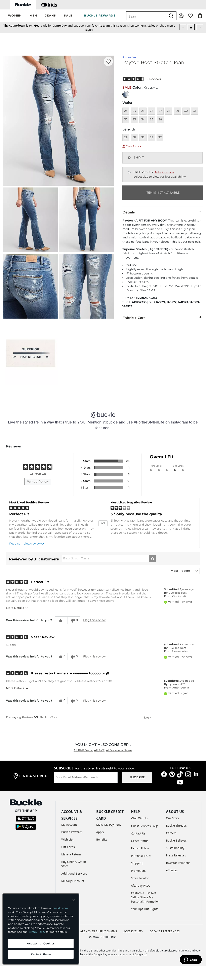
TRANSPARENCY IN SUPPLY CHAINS (93, 931)
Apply (100, 832)
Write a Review (37, 481)
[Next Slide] (199, 27)
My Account (69, 824)
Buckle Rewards (72, 832)
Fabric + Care (134, 318)
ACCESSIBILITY (133, 931)
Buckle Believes (176, 840)
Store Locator (140, 878)
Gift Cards (68, 847)
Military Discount (72, 881)
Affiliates (172, 870)
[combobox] (146, 16)
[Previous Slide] (182, 27)
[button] (15, 15)
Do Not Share (41, 954)
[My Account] (181, 15)
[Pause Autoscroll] (191, 27)
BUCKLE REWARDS (100, 15)
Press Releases (176, 855)
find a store (33, 775)
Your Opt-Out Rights (144, 909)
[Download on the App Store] (25, 818)
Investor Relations (178, 863)
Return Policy (140, 848)
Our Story (172, 818)
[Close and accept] (73, 900)
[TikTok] (180, 774)
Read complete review (25, 543)
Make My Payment (108, 824)
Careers (171, 833)
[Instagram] (188, 774)
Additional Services (74, 873)
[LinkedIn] (196, 774)
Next (147, 717)
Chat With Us (140, 818)
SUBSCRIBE (137, 777)
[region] (41, 929)
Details (129, 212)
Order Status (139, 841)
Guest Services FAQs (144, 826)
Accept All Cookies (41, 943)
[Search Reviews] (152, 558)
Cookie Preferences (165, 931)
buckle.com (60, 908)
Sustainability (175, 848)
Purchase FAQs (141, 856)
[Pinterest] (172, 774)
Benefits (101, 839)
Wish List (67, 839)
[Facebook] (164, 774)
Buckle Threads (176, 825)
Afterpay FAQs (140, 885)
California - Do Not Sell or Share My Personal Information (145, 897)
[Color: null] (125, 94)
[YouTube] (180, 782)
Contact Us (138, 833)
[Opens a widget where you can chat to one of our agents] (190, 960)
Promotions (138, 871)
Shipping (137, 863)
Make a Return (71, 854)
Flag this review (94, 620)
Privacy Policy (36, 931)
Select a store (164, 172)
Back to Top (48, 717)
